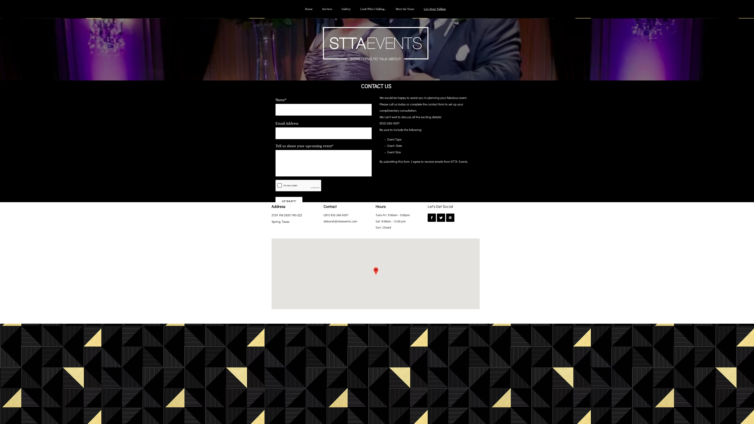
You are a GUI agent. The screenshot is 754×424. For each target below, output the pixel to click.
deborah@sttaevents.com (340, 221)
